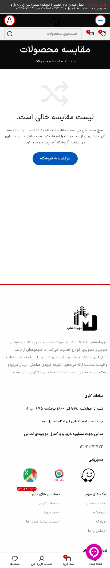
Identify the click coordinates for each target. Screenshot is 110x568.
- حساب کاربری (48, 503)
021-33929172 (91, 447)
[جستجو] (9, 33)
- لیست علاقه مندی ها (43, 521)
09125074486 (25, 8)
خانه (72, 61)
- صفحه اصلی (96, 503)
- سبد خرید (51, 512)
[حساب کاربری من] (9, 20)
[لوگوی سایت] (55, 20)
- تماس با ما (97, 531)
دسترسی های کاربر (39, 493)
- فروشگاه (100, 512)
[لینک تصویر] (88, 475)
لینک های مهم (96, 494)
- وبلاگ (101, 521)
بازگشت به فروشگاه (55, 158)
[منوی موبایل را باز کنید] (100, 20)
